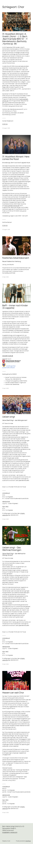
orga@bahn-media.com (9, 832)
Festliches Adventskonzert (15, 258)
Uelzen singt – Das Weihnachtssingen (11, 548)
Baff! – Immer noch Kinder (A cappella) (15, 306)
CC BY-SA (5, 124)
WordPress (28, 841)
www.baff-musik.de (7, 356)
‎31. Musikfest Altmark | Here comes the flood (15, 157)
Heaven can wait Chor (13, 692)
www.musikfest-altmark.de (11, 205)
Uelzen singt (8, 417)
